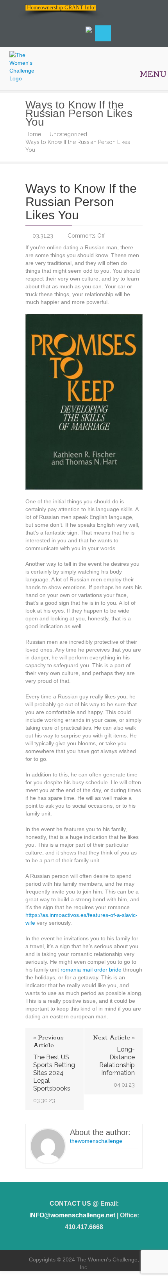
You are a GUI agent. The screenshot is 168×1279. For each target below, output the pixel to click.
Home (33, 134)
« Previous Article (48, 1042)
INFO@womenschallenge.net (72, 1215)
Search (103, 33)
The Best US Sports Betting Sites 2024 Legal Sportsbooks (54, 1072)
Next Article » (114, 1038)
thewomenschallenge (96, 1141)
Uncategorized (68, 134)
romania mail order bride (91, 969)
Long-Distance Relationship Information (117, 1061)
